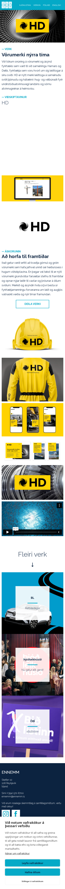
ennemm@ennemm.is (13, 796)
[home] (7, 5)
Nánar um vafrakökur (17, 853)
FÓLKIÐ (46, 5)
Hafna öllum (32, 872)
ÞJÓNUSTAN (25, 5)
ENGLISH (56, 5)
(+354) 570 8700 (15, 793)
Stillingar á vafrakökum (32, 881)
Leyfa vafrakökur (32, 863)
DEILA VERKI (32, 304)
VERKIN (36, 5)
